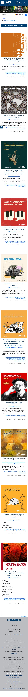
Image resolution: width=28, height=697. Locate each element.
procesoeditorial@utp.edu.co (16, 634)
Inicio (4, 18)
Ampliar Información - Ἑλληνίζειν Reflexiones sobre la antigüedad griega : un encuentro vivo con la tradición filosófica (14, 599)
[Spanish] (15, 14)
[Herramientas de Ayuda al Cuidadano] (20, 620)
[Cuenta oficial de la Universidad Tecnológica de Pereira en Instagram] (15, 620)
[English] (17, 14)
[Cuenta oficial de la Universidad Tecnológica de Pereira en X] (11, 620)
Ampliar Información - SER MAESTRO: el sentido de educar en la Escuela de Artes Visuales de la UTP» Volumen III (15, 73)
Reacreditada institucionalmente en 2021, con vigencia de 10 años (14, 648)
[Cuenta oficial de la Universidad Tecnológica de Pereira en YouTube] (13, 620)
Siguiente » (23, 616)
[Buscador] (26, 15)
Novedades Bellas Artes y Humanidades (14, 347)
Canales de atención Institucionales (14, 675)
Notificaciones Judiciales (14, 677)
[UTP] (8, 3)
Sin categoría (17, 463)
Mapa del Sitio (14, 685)
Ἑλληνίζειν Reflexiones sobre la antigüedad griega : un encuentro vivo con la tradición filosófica (14, 573)
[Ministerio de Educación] (21, 3)
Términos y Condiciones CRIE (13, 681)
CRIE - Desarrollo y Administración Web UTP (12, 688)
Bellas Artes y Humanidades (10, 20)
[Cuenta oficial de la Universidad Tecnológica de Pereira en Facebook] (8, 620)
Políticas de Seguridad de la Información (14, 683)
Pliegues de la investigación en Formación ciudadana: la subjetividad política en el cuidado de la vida (14, 172)
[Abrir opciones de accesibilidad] (1, 127)
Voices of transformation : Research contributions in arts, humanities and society (14, 516)
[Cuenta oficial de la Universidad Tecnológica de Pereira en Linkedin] (17, 620)
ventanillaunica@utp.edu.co (14, 673)
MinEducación (14, 653)
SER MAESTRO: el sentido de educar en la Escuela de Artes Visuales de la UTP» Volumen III (14, 60)
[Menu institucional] (2, 2)
